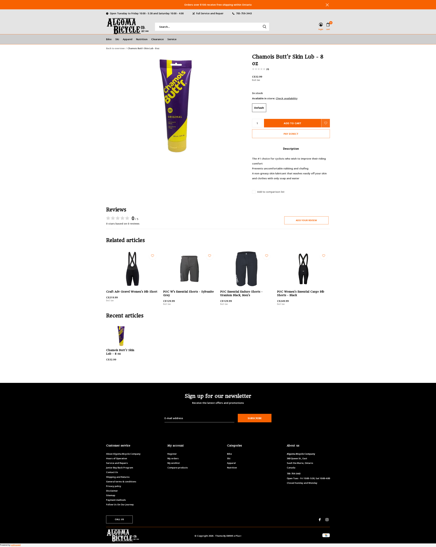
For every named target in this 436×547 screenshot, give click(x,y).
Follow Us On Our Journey (120, 504)
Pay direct (291, 133)
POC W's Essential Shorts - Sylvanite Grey (188, 293)
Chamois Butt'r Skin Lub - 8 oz (120, 352)
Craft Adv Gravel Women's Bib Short (131, 291)
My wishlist (173, 463)
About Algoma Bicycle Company (123, 453)
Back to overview (115, 48)
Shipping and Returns (118, 476)
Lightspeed (16, 545)
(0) (267, 69)
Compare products (177, 467)
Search (264, 26)
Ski (117, 39)
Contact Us (112, 472)
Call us (119, 519)
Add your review (306, 220)
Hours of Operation (116, 458)
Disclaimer (112, 490)
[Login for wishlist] (325, 123)
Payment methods (116, 499)
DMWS (229, 535)
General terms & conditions (121, 481)
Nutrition (141, 39)
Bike (109, 39)
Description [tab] (291, 149)
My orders (173, 458)
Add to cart (292, 123)
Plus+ (239, 535)
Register (172, 453)
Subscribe (255, 418)
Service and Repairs (117, 463)
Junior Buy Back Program (119, 467)
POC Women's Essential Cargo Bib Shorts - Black (300, 293)
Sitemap (110, 495)
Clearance (157, 39)
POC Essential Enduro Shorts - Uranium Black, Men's (241, 293)
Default (259, 107)
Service (171, 39)
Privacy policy (113, 486)
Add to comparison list (270, 191)
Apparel (127, 39)
